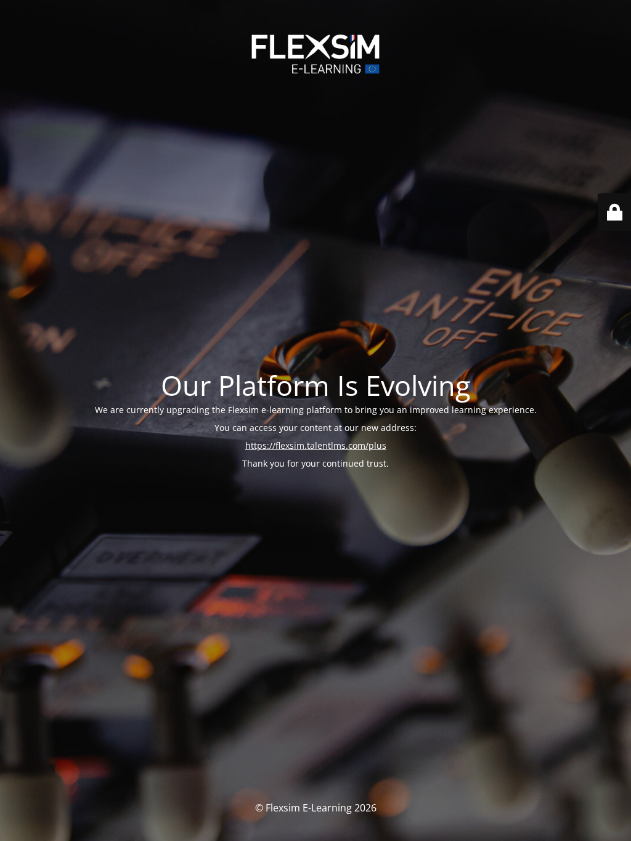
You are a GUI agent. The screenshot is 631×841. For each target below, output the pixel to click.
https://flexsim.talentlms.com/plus (315, 445)
